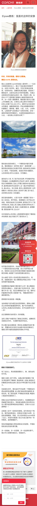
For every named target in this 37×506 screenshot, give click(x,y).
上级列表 (9, 8)
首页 (2, 8)
